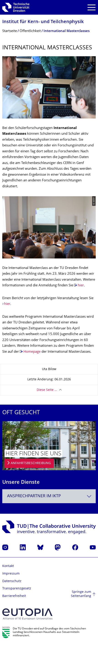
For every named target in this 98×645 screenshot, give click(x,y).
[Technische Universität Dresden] (15, 7)
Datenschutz (11, 581)
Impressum (11, 573)
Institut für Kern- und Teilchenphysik (43, 22)
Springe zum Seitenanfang (81, 594)
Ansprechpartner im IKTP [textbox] (34, 496)
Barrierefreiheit (14, 596)
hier (81, 285)
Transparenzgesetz (16, 588)
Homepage (32, 352)
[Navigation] (91, 7)
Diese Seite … (47, 390)
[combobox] (49, 496)
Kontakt (8, 566)
